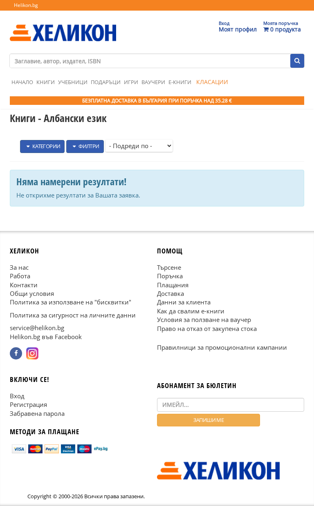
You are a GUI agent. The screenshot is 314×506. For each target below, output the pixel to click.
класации (212, 82)
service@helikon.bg (37, 328)
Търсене (169, 267)
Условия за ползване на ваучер (204, 319)
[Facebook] (16, 353)
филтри (88, 146)
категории (45, 146)
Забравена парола (37, 413)
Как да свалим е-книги (190, 310)
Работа (20, 276)
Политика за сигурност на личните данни (73, 315)
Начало (22, 82)
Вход (17, 395)
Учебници (72, 82)
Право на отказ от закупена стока (207, 328)
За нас (19, 267)
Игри (131, 82)
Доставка (170, 293)
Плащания (172, 284)
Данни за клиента (184, 302)
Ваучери (153, 82)
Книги (45, 82)
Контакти (24, 284)
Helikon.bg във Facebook (46, 336)
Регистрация (28, 404)
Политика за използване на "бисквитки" (70, 302)
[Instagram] (32, 353)
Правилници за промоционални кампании (222, 347)
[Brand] (63, 25)
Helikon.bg (26, 5)
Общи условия (32, 293)
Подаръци (106, 82)
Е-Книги (179, 82)
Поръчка (170, 276)
